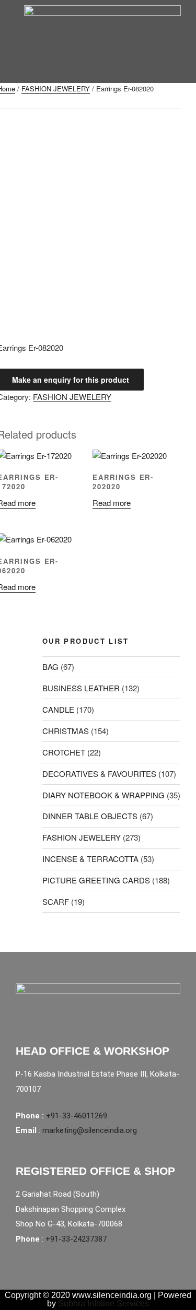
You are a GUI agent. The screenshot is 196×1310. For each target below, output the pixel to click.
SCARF (55, 901)
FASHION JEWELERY (55, 88)
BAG (50, 666)
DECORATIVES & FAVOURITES (99, 773)
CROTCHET (63, 752)
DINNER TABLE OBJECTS (89, 815)
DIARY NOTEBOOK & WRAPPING (103, 794)
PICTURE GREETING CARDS (96, 880)
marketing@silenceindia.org (89, 1130)
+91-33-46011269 (76, 1115)
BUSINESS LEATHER (81, 687)
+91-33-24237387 (76, 1239)
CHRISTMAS (65, 730)
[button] (92, 72)
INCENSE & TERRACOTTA (90, 858)
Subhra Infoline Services (103, 1303)
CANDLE (58, 709)
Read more (112, 502)
